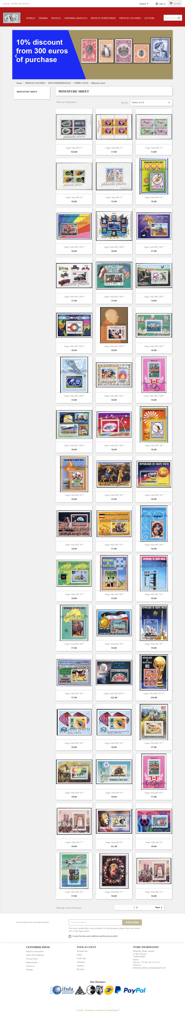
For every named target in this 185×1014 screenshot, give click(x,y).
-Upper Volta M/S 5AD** (74, 297)
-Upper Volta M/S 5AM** (154, 396)
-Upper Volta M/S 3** (154, 148)
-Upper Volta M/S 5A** (154, 197)
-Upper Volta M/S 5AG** (74, 346)
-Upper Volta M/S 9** (154, 842)
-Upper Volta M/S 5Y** (154, 743)
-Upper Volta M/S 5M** (74, 644)
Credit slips (81, 958)
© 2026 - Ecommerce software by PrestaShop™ (98, 1010)
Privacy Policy (32, 959)
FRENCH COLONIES (130, 18)
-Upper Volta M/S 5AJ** (154, 346)
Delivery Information (35, 951)
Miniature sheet (27, 92)
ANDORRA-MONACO (75, 18)
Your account (86, 947)
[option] (92, 54)
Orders (79, 955)
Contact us (30, 966)
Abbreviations (31, 962)
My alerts (80, 969)
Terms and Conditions (35, 955)
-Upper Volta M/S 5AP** (114, 445)
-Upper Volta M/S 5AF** (154, 297)
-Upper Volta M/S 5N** (114, 644)
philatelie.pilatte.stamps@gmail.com (149, 967)
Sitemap (29, 970)
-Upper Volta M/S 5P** (154, 644)
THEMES (43, 18)
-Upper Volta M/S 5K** (114, 594)
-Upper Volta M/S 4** (74, 197)
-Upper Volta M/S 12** (154, 892)
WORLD (30, 18)
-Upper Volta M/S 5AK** (74, 396)
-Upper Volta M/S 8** (114, 842)
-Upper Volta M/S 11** (114, 892)
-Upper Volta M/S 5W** (74, 743)
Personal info (82, 951)
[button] (24, 54)
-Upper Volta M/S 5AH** (114, 346)
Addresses (81, 962)
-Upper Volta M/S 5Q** (74, 693)
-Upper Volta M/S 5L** (154, 594)
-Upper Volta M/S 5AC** (154, 247)
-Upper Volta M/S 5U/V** (154, 693)
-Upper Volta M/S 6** (114, 793)
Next (159, 907)
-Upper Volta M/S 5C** (74, 495)
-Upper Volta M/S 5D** (114, 495)
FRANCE (56, 18)
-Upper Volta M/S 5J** (74, 594)
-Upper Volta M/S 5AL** (114, 396)
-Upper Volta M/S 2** (114, 148)
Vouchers (80, 966)
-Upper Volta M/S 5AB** (114, 247)
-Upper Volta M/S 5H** (154, 545)
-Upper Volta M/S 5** (114, 197)
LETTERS (149, 18)
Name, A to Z (151, 102)
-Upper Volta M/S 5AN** (74, 445)
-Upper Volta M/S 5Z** (74, 793)
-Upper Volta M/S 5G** (114, 545)
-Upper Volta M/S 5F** (74, 545)
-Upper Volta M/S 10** (74, 892)
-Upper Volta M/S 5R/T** (114, 693)
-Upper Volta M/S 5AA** (74, 247)
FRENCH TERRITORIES (103, 18)
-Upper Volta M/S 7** (74, 842)
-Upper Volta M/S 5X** (114, 743)
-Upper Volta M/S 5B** (154, 445)
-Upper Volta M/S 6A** (154, 793)
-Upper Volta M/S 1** (74, 148)
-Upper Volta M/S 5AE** (114, 297)
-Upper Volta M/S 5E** (154, 495)
